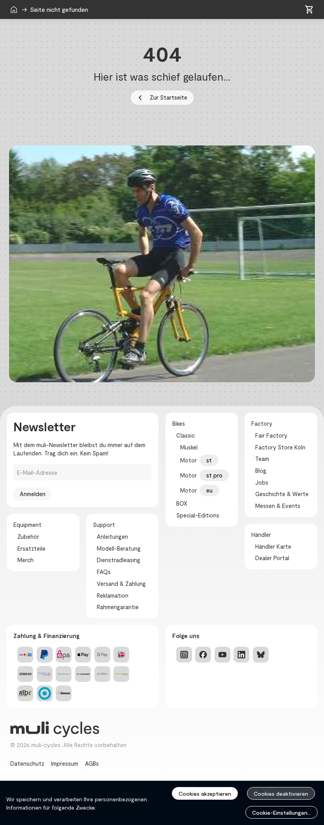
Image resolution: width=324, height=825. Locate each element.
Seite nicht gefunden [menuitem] (93, 9)
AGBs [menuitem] (92, 763)
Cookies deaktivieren (281, 793)
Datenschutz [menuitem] (27, 763)
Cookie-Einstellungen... (281, 812)
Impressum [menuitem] (64, 763)
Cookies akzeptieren (205, 793)
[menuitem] (14, 9)
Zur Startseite (161, 97)
